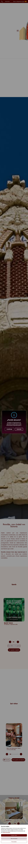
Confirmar (9, 429)
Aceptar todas (14, 835)
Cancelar (19, 429)
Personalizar (14, 841)
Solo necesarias (14, 838)
